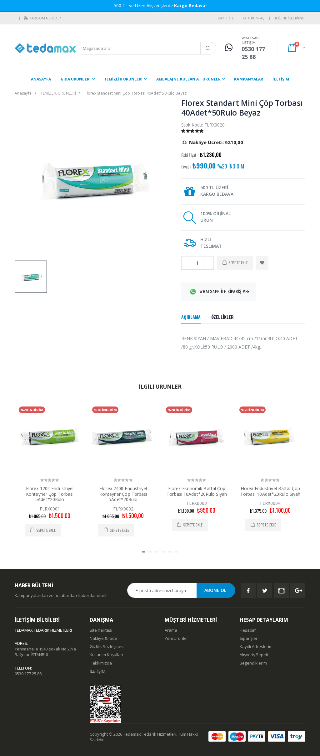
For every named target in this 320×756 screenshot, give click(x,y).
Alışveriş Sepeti (254, 654)
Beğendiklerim (253, 663)
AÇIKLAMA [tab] (191, 316)
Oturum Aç (253, 18)
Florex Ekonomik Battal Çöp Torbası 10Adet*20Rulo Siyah (197, 491)
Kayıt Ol (226, 18)
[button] (26, 18)
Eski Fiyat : (189, 155)
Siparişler (249, 638)
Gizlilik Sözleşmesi (107, 646)
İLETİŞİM (280, 79)
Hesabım (248, 630)
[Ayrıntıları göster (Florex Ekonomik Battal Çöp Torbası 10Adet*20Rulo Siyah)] (197, 437)
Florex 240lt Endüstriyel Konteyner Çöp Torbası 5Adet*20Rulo (123, 493)
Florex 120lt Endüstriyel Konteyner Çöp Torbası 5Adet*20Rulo (49, 493)
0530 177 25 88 (28, 673)
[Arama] (208, 48)
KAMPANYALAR (248, 79)
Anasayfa (41, 79)
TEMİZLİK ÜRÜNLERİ (123, 79)
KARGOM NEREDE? (45, 18)
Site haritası (101, 630)
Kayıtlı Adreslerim (256, 646)
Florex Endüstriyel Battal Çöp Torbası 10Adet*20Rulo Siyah (270, 491)
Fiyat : (186, 166)
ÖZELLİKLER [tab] (222, 316)
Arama (171, 630)
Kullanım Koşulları (106, 654)
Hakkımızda (101, 663)
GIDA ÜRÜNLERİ (76, 79)
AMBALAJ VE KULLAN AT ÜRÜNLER (188, 79)
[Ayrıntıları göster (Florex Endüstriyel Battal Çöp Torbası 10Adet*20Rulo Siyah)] (270, 437)
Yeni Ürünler (176, 638)
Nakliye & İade (103, 638)
